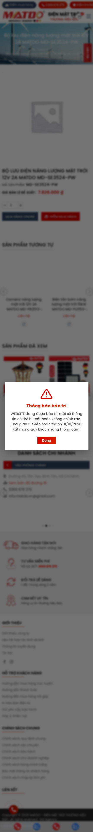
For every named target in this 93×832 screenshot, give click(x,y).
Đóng (46, 440)
